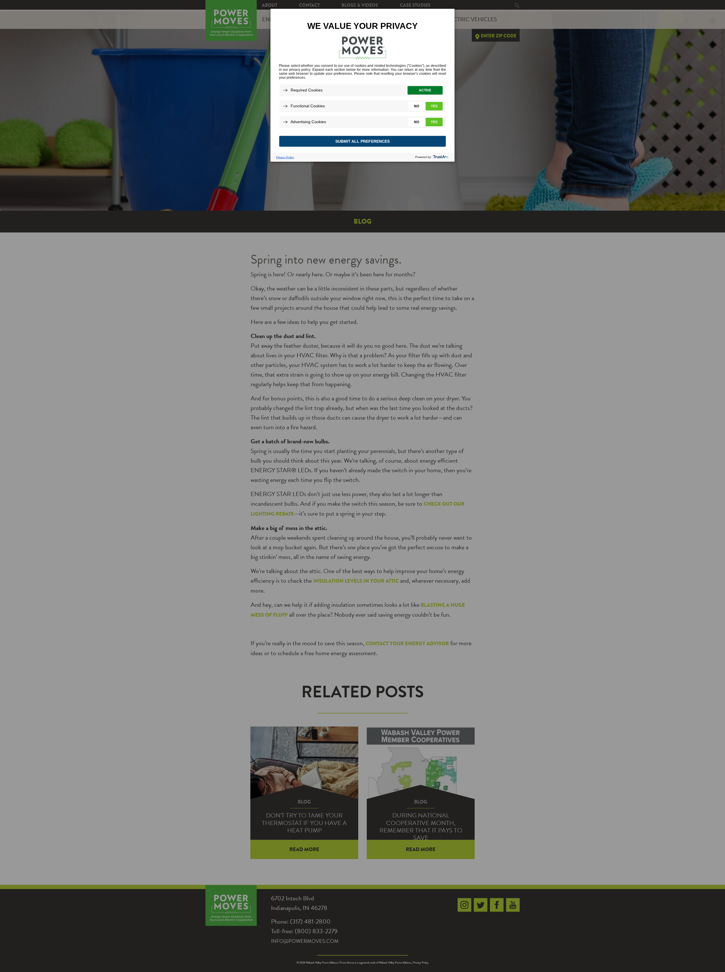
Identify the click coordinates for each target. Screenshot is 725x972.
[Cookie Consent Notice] (362, 85)
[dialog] (362, 84)
